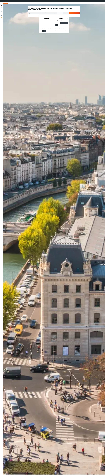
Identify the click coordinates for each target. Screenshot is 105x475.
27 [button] (52, 28)
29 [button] (42, 30)
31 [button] (65, 30)
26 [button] (50, 28)
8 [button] (61, 24)
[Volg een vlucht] (1, 13)
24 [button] (46, 28)
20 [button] (52, 26)
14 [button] (59, 26)
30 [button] (44, 30)
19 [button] (50, 26)
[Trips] (1, 15)
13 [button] (52, 24)
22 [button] (42, 28)
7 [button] (59, 24)
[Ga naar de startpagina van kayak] (5, 3)
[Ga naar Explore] (1, 11)
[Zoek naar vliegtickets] (1, 5)
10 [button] (46, 24)
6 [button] (57, 24)
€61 (29, 8)
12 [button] (50, 24)
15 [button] (61, 26)
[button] (104, 1)
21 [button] (59, 28)
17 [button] (65, 26)
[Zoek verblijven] (1, 7)
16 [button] (63, 26)
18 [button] (48, 26)
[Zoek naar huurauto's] (1, 9)
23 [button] (44, 28)
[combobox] (30, 11)
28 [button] (59, 30)
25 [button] (48, 28)
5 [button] (55, 24)
